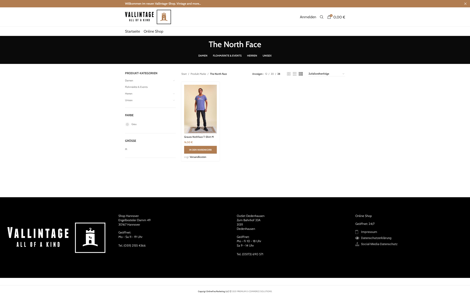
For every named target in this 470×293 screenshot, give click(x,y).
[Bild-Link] (57, 237)
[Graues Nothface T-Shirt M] (200, 109)
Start (184, 74)
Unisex (129, 100)
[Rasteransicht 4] (301, 74)
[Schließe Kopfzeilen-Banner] (465, 3)
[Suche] (321, 17)
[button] (200, 150)
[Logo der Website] (148, 16)
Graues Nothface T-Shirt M (199, 136)
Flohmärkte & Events (136, 87)
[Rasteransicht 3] (294, 74)
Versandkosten (198, 157)
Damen (129, 80)
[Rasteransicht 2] (288, 74)
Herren (128, 93)
